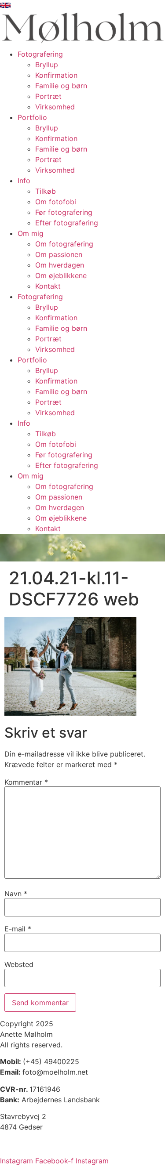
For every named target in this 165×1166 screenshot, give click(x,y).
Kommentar (26, 782)
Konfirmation (56, 75)
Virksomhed (55, 106)
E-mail (17, 928)
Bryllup (46, 64)
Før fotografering (63, 212)
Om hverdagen (59, 265)
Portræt (48, 96)
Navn (15, 893)
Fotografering (40, 54)
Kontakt (48, 286)
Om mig (31, 233)
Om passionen (58, 254)
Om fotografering (64, 243)
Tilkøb (45, 191)
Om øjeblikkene (61, 275)
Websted (18, 964)
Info (24, 180)
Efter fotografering (66, 222)
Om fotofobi (55, 201)
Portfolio (32, 117)
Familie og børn (61, 85)
